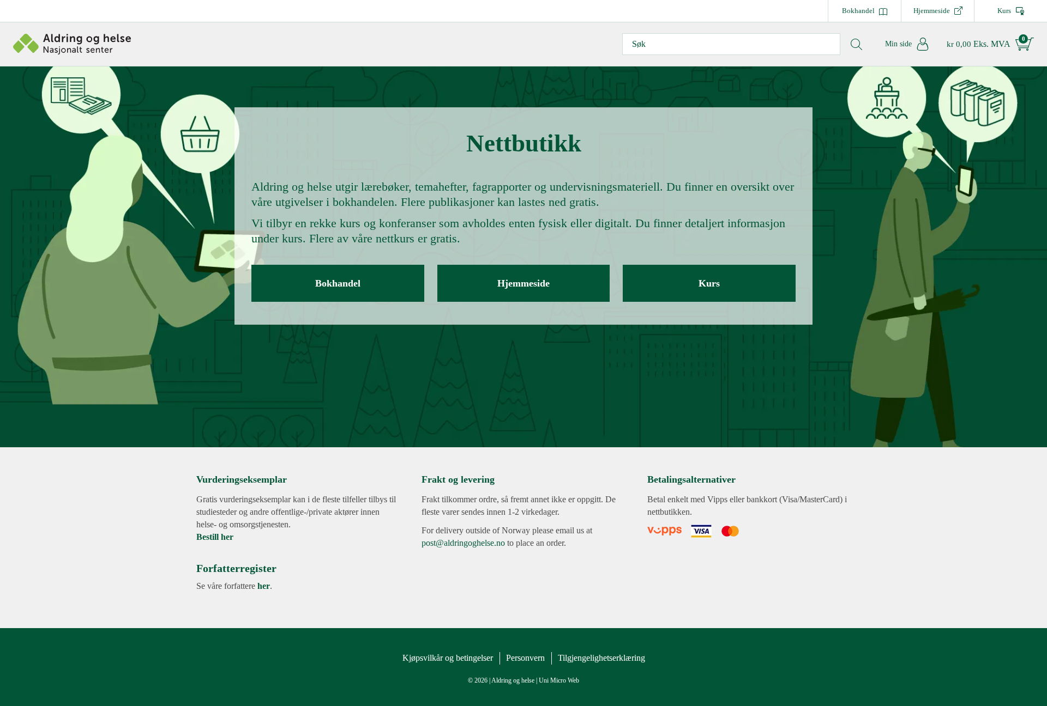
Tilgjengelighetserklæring (601, 657)
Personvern (525, 657)
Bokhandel (858, 11)
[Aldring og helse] (72, 44)
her (263, 586)
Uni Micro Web (559, 680)
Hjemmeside (931, 11)
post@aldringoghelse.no (463, 542)
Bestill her (214, 536)
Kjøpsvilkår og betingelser (447, 657)
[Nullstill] (856, 44)
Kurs (1004, 11)
